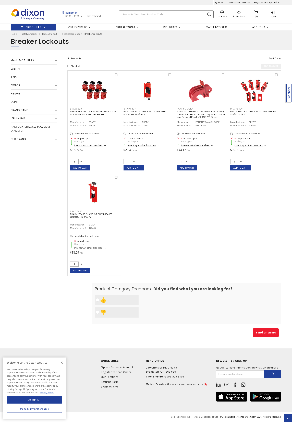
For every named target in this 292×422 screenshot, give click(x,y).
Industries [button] (170, 27)
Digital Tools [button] (125, 27)
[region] (34, 388)
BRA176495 (76, 211)
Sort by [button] (273, 58)
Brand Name (19, 110)
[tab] (34, 60)
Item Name (18, 118)
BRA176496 (236, 108)
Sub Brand (18, 139)
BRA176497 (130, 108)
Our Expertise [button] (77, 27)
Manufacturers (217, 27)
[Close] (62, 362)
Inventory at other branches (88, 145)
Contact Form (109, 386)
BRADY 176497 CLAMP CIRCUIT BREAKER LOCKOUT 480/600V (145, 113)
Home (14, 33)
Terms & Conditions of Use (205, 416)
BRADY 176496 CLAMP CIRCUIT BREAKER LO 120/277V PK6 (253, 113)
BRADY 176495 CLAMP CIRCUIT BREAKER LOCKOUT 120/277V (91, 215)
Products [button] (33, 27)
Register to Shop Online (266, 2)
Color (15, 85)
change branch (94, 16)
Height (15, 93)
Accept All (34, 399)
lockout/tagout (49, 33)
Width (15, 68)
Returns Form (109, 381)
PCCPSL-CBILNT (186, 108)
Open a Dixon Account (238, 2)
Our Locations (109, 376)
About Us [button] (258, 27)
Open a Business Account (117, 367)
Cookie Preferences (180, 417)
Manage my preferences (34, 408)
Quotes (219, 2)
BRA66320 (76, 108)
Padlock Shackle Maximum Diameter (30, 129)
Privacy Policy (47, 392)
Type (14, 77)
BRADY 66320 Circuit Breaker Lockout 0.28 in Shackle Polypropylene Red (93, 113)
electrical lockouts (71, 33)
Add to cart (80, 167)
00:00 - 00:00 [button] (72, 16)
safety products (30, 33)
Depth (15, 102)
